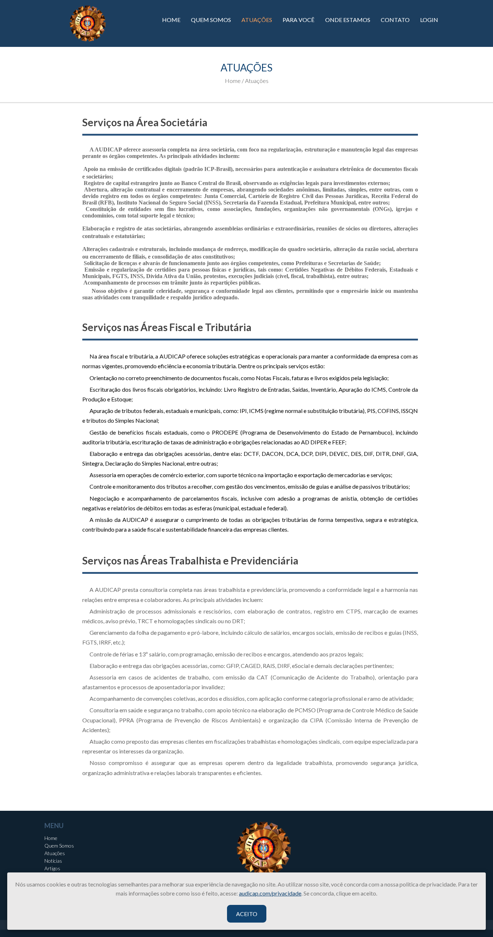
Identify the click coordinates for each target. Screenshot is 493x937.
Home (50, 838)
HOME (171, 19)
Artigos (52, 868)
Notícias (53, 861)
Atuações (54, 853)
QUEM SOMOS (211, 19)
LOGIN (429, 19)
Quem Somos (59, 846)
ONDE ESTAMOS (347, 19)
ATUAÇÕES (256, 19)
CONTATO (395, 19)
